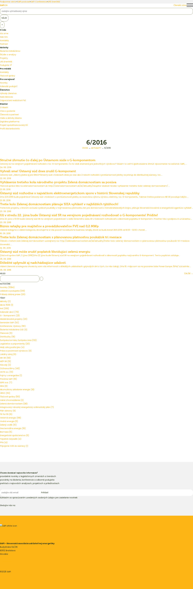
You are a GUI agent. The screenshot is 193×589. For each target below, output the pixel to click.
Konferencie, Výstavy (13, 326)
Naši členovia (6, 96)
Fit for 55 (6, 414)
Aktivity (5, 301)
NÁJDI (2, 273)
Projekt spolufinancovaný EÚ (14, 125)
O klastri (4, 107)
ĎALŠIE (188, 273)
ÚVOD (85, 148)
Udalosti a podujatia (12, 290)
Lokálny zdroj (8, 354)
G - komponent (10, 315)
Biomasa (6, 431)
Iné (4, 308)
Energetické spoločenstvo (14, 435)
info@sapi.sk (6, 561)
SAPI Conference (39, 1)
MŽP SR (5, 361)
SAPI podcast (23, 1)
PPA (3, 442)
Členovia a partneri (9, 114)
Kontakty (4, 40)
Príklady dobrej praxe (12, 294)
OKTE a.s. (6, 372)
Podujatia (5, 65)
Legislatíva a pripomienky (15, 343)
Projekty (4, 58)
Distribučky (7, 336)
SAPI (2, 5)
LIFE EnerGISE (54, 1)
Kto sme (4, 33)
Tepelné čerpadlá (10, 439)
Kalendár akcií (9, 312)
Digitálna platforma (9, 121)
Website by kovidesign (11, 578)
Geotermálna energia (13, 428)
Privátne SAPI (8, 379)
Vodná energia (9, 421)
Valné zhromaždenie (12, 400)
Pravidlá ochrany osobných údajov (17, 575)
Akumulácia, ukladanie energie (17, 389)
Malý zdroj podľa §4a (12, 347)
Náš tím (4, 37)
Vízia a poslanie (7, 111)
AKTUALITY (96, 148)
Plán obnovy (8, 410)
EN (6, 5)
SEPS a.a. (6, 382)
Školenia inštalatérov (10, 51)
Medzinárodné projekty (13, 319)
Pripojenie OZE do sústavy (14, 446)
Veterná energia (10, 417)
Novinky (3, 82)
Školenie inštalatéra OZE (13, 329)
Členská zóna (180, 5)
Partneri (4, 44)
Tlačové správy (7, 75)
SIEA (4, 386)
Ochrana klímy (10, 368)
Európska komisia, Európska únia (18, 340)
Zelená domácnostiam (14, 403)
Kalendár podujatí (8, 86)
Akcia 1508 (6, 305)
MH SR (5, 357)
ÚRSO (5, 393)
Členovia (6, 333)
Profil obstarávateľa (9, 128)
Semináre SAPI (9, 322)
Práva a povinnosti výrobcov (16, 350)
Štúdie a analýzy (8, 54)
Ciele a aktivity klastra (10, 118)
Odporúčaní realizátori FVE (13, 100)
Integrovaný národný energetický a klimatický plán (27, 407)
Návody (5, 364)
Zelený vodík (8, 424)
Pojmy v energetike (11, 375)
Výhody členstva (8, 93)
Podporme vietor (8, 1)
